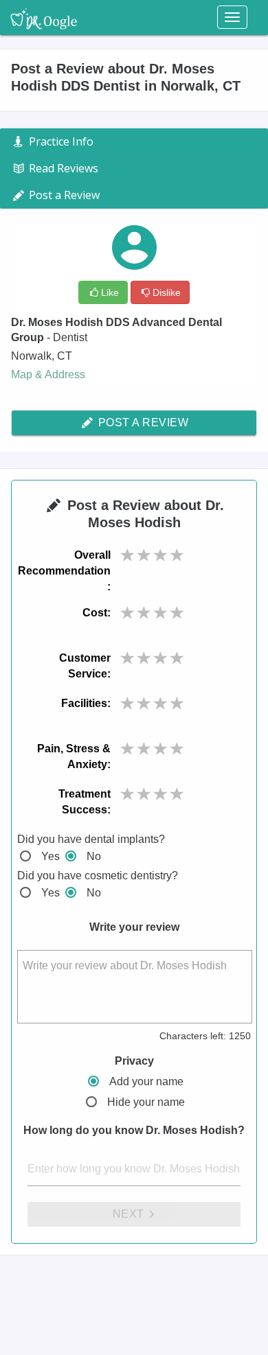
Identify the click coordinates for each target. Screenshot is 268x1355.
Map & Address (48, 374)
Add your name (146, 1081)
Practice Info (59, 141)
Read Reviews (62, 168)
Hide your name (146, 1102)
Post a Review (141, 422)
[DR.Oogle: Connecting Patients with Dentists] (43, 17)
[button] (128, 555)
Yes (50, 856)
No (94, 856)
